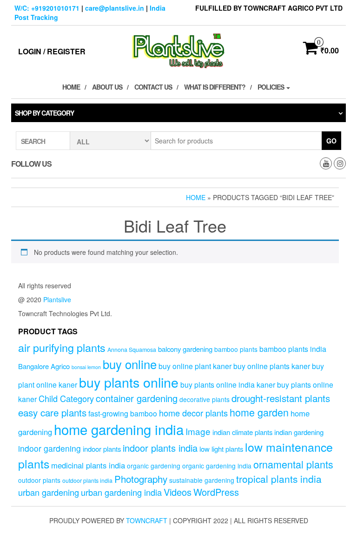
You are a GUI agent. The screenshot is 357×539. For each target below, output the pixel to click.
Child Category (66, 398)
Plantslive (57, 299)
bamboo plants (236, 349)
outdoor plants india (87, 480)
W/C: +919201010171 (46, 8)
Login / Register (52, 51)
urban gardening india (121, 492)
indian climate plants (242, 432)
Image (198, 431)
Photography (140, 479)
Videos (178, 492)
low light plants (221, 449)
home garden (259, 412)
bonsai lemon (86, 367)
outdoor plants (39, 480)
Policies (271, 86)
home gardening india (119, 429)
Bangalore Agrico (44, 366)
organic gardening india (216, 465)
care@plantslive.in (114, 8)
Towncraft (146, 520)
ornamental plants (293, 464)
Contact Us (153, 86)
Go (331, 140)
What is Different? (214, 86)
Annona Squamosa (131, 349)
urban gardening (48, 492)
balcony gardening (185, 349)
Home (71, 86)
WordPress (216, 492)
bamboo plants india (292, 349)
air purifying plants (62, 347)
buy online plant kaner (195, 366)
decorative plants (204, 399)
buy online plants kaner (271, 366)
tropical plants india (279, 479)
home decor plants (193, 413)
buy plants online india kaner (227, 384)
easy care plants (52, 412)
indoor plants (102, 449)
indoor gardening (49, 448)
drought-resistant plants (280, 398)
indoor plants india (160, 448)
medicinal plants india (88, 465)
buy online (130, 363)
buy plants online (128, 381)
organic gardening (153, 465)
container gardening (137, 398)
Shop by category (44, 112)
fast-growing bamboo (122, 413)
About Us (107, 86)
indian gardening (299, 432)
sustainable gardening (201, 480)
